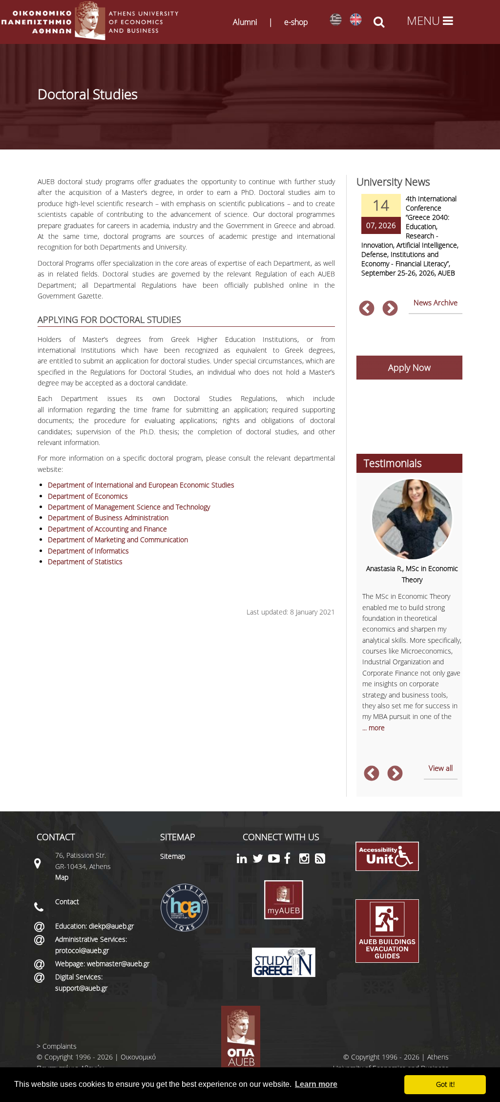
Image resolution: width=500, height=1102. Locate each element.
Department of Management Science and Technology (129, 506)
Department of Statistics (85, 561)
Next (390, 309)
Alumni (245, 22)
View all (441, 768)
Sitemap (172, 856)
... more (373, 727)
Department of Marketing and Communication (118, 539)
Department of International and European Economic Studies (141, 484)
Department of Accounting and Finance (107, 528)
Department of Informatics (88, 550)
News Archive (436, 302)
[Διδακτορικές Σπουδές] (336, 20)
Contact (67, 901)
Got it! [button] (445, 1084)
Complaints (59, 1046)
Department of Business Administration (108, 517)
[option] (409, 242)
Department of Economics (88, 496)
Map (61, 877)
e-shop (296, 22)
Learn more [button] (316, 1084)
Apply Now (409, 367)
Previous (366, 309)
